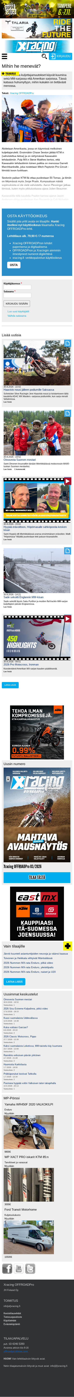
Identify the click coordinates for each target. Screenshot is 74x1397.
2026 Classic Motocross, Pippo (20, 1036)
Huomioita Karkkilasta (15, 1064)
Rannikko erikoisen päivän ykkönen (22, 1055)
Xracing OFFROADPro (22, 93)
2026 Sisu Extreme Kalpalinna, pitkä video (26, 1008)
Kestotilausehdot (12, 1313)
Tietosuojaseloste (13, 1317)
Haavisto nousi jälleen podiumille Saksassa (29, 389)
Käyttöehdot (10, 1320)
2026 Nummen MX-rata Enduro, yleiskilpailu (29, 967)
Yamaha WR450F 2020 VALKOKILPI (28, 1104)
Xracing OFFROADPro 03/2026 (22, 866)
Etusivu (27, 63)
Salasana (9, 291)
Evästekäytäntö (12, 1324)
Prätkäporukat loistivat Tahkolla (20, 1073)
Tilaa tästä (37, 877)
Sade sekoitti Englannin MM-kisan (23, 597)
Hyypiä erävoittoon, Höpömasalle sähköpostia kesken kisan (35, 528)
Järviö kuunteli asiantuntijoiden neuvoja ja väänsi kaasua (36, 953)
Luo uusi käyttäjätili (18, 311)
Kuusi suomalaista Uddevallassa (21, 1018)
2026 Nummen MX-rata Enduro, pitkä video (28, 962)
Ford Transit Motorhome (20, 1209)
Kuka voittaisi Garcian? (16, 1027)
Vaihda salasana (17, 315)
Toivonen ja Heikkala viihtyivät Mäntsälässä (28, 958)
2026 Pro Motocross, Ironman (21, 664)
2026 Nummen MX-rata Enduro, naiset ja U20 (30, 971)
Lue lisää (9, 402)
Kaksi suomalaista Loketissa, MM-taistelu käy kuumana (33, 1046)
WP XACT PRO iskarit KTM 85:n (26, 1157)
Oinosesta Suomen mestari (20, 459)
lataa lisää (10, 685)
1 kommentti (19, 469)
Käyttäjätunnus (12, 283)
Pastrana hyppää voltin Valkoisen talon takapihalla (30, 1083)
